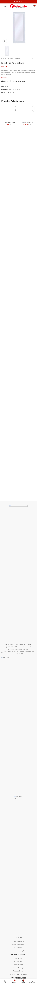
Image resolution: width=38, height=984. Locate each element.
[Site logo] (18, 6)
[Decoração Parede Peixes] (9, 239)
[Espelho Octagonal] (27, 239)
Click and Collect (18, 961)
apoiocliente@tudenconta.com (19, 649)
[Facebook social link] (15, 1)
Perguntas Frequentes (18, 944)
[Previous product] (30, 185)
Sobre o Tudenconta (18, 941)
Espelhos (17, 185)
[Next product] (34, 185)
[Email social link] (17, 1)
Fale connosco (18, 947)
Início (2, 185)
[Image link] (18, 573)
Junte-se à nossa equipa (18, 951)
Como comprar (18, 958)
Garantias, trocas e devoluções (18, 974)
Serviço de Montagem (18, 968)
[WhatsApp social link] (22, 1)
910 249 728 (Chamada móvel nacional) (19, 647)
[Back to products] (32, 185)
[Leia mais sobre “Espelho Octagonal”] (32, 236)
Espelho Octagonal (27, 249)
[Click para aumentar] (5, 41)
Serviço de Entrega (18, 964)
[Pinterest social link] (19, 1)
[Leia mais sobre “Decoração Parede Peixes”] (15, 236)
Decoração (9, 185)
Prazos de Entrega (18, 971)
